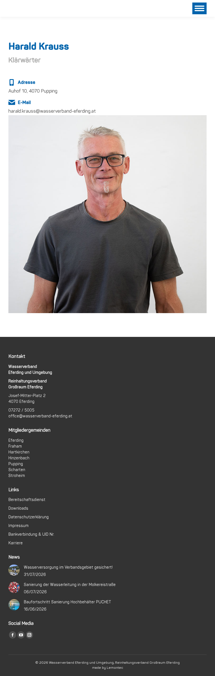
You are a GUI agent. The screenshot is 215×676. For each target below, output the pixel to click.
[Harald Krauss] (107, 107)
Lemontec (115, 668)
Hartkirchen (18, 452)
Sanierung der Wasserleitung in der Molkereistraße (70, 584)
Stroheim (16, 475)
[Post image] (14, 570)
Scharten (16, 469)
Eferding (16, 440)
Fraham (15, 446)
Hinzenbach (18, 458)
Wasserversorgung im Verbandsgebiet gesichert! (68, 567)
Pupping (15, 464)
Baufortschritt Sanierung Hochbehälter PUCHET (67, 602)
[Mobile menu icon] (199, 8)
